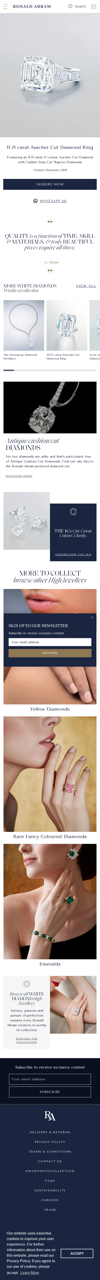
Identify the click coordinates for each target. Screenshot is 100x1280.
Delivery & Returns (50, 1132)
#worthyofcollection (50, 1171)
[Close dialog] (92, 617)
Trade (50, 1209)
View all (86, 286)
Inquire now (50, 184)
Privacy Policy (50, 1142)
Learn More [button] (29, 1273)
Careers (50, 1200)
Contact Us (50, 1161)
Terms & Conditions (50, 1151)
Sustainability (50, 1190)
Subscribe (50, 1092)
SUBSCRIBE (50, 653)
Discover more (19, 476)
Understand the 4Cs (73, 554)
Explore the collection (27, 1040)
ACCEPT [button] (77, 1253)
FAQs (50, 1180)
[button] (1, 6)
